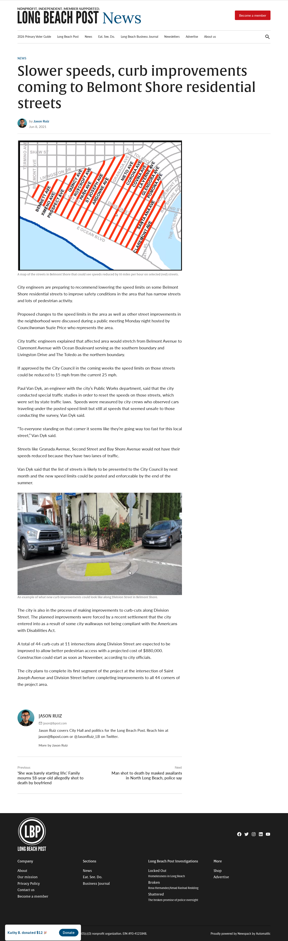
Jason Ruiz (41, 121)
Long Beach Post (68, 36)
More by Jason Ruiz (53, 745)
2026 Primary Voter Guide (34, 36)
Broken (173, 885)
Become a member (252, 15)
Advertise (192, 36)
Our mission (27, 877)
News (88, 36)
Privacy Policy (28, 884)
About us (210, 36)
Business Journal (96, 884)
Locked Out (166, 873)
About (22, 871)
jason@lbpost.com (55, 723)
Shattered (173, 897)
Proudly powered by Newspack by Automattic (241, 933)
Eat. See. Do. (106, 36)
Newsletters (172, 36)
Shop (218, 871)
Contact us (26, 890)
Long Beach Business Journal (139, 36)
